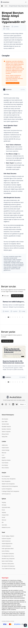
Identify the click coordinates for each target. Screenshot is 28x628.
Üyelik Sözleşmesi (6, 541)
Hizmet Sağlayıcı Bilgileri (8, 536)
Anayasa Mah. (5, 515)
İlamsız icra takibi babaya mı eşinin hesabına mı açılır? (14, 302)
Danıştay (4, 505)
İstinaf (3, 517)
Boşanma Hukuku (6, 460)
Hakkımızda (5, 445)
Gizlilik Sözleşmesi (6, 546)
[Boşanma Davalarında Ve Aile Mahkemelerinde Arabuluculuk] (14, 352)
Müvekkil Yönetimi (6, 426)
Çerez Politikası (5, 551)
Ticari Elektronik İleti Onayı (8, 568)
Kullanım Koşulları (6, 538)
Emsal (3, 510)
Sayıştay (4, 512)
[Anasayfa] (2, 6)
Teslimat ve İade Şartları (8, 563)
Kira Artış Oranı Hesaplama (8, 478)
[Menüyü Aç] (25, 2)
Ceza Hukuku (5, 462)
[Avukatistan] (5, 2)
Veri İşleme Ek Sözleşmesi (8, 566)
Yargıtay (4, 502)
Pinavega (8, 400)
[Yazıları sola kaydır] (6, 382)
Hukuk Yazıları (5, 447)
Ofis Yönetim (5, 419)
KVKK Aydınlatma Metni (8, 548)
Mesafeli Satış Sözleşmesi (8, 558)
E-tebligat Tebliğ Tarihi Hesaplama (10, 491)
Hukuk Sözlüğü (5, 450)
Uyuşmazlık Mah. (6, 507)
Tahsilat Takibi (5, 424)
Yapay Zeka (4, 436)
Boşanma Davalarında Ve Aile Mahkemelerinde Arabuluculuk (13, 362)
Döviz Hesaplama (6, 481)
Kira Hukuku (5, 465)
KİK (3, 522)
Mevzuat (4, 452)
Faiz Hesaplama (6, 476)
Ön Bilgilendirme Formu (8, 556)
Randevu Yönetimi (6, 429)
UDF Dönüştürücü (6, 494)
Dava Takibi (4, 421)
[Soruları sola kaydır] (6, 317)
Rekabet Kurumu (6, 527)
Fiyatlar (3, 457)
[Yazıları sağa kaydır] (22, 382)
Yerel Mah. (4, 525)
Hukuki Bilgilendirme (7, 543)
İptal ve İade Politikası (7, 561)
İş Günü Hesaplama (7, 489)
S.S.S (6, 6)
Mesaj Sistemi (5, 434)
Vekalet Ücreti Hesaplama (8, 483)
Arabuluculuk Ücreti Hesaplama (10, 486)
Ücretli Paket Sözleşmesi (8, 553)
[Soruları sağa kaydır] (22, 317)
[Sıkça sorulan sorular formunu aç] (25, 625)
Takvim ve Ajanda (6, 431)
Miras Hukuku (5, 467)
